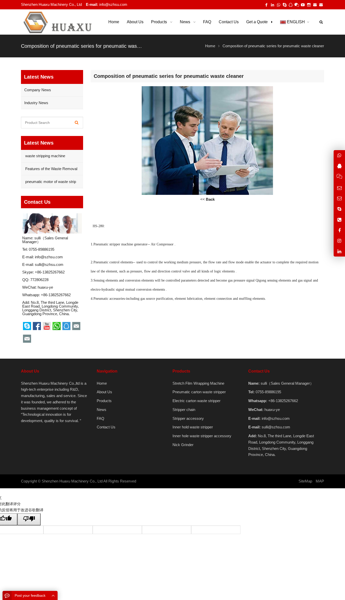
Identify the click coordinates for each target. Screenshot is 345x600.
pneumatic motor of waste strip (50, 181)
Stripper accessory (188, 418)
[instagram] (309, 4)
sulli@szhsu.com (49, 264)
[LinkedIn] (272, 4)
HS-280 (98, 226)
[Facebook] (266, 4)
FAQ (100, 418)
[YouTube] (303, 4)
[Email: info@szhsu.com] (339, 187)
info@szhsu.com (113, 4)
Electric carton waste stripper (196, 401)
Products (104, 401)
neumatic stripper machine (114, 244)
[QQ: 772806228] (339, 165)
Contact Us (106, 427)
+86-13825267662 (50, 272)
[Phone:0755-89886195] (339, 219)
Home (102, 383)
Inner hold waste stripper (193, 427)
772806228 (39, 280)
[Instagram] (339, 241)
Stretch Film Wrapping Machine (198, 383)
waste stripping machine (44, 156)
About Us (104, 392)
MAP (320, 481)
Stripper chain (184, 409)
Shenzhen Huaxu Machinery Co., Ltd (72, 481)
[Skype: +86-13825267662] (339, 209)
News (101, 409)
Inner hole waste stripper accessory (202, 436)
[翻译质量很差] (29, 519)
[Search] (76, 122)
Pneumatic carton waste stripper (199, 392)
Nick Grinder (183, 445)
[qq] (291, 4)
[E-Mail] (315, 4)
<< (207, 199)
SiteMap (305, 481)
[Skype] (285, 4)
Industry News (36, 103)
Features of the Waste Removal (50, 169)
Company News (37, 90)
